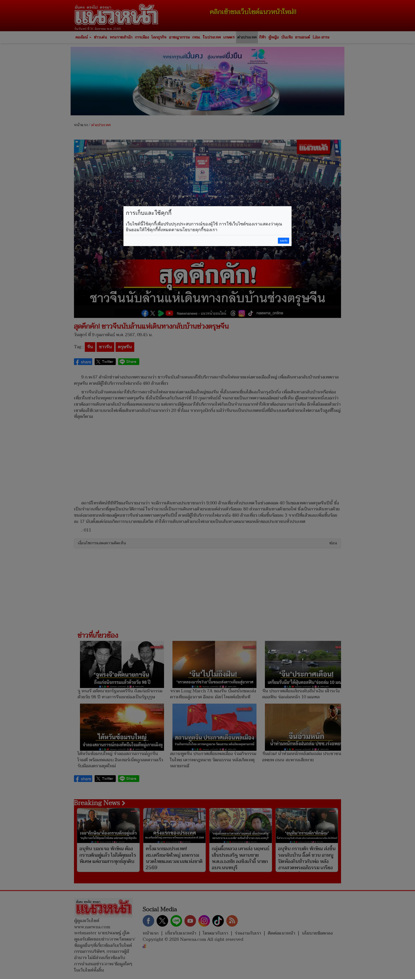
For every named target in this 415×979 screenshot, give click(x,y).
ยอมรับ (283, 240)
